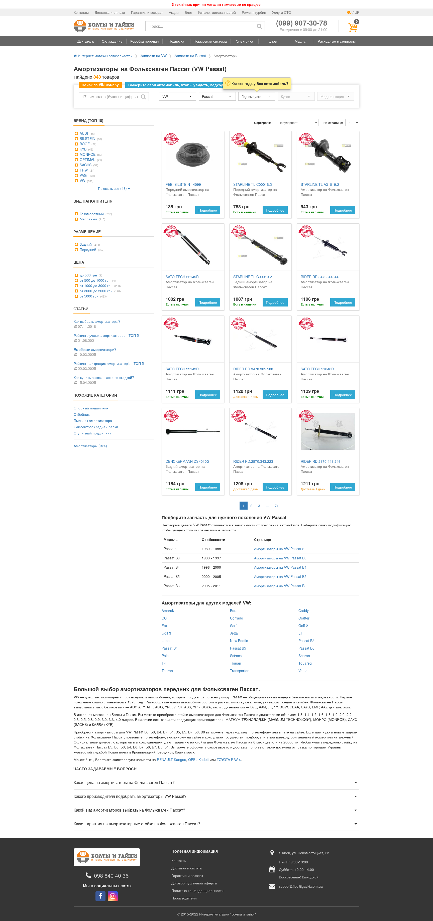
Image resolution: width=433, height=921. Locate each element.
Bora (234, 610)
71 (277, 505)
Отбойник (81, 414)
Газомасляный (91, 213)
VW (82, 180)
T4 (164, 663)
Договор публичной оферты (194, 882)
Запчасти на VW (153, 55)
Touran (167, 670)
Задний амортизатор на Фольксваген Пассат (252, 281)
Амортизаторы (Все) (90, 445)
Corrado (236, 618)
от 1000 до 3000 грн (96, 285)
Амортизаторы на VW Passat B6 (280, 585)
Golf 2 (303, 625)
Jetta (234, 633)
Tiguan (235, 663)
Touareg (305, 663)
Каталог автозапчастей (217, 12)
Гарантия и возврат (147, 12)
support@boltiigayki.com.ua (301, 886)
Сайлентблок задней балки (96, 426)
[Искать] (259, 26)
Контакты (81, 12)
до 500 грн (88, 274)
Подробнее (207, 210)
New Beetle (239, 640)
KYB (82, 148)
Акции (174, 12)
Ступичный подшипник (92, 432)
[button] (86, 41)
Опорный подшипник (91, 407)
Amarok (168, 610)
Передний (87, 249)
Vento (302, 670)
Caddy (303, 610)
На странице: (333, 123)
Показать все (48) (113, 188)
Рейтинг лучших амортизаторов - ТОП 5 (106, 335)
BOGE (84, 143)
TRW (83, 170)
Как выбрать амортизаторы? (97, 321)
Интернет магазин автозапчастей (105, 55)
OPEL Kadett (198, 759)
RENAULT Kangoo (171, 759)
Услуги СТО (281, 12)
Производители (184, 897)
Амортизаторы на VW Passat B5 (280, 576)
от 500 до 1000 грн (95, 280)
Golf (233, 625)
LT (300, 633)
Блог (188, 12)
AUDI (83, 133)
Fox (165, 625)
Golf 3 (166, 633)
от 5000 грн (88, 295)
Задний (85, 244)
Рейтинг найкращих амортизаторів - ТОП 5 (109, 363)
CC (164, 618)
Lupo (166, 640)
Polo (165, 655)
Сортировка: (263, 123)
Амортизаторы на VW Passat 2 (279, 548)
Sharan (304, 655)
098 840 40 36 (111, 875)
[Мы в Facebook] (100, 896)
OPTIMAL (87, 159)
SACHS (85, 164)
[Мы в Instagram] (113, 896)
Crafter (303, 618)
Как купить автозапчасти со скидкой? (104, 377)
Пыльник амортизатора (93, 420)
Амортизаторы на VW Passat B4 (280, 567)
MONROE (87, 154)
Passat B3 (306, 640)
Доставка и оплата (110, 12)
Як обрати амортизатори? (95, 349)
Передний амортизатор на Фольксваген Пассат (187, 189)
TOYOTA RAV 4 (229, 759)
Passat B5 (238, 648)
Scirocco (237, 655)
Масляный (88, 218)
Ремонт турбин (254, 12)
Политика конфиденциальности (197, 890)
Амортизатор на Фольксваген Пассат (325, 189)
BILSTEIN (87, 138)
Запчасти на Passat (190, 55)
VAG (83, 175)
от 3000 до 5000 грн (96, 290)
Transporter (239, 670)
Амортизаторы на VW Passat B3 (280, 557)
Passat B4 (170, 648)
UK (357, 12)
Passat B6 (306, 648)
